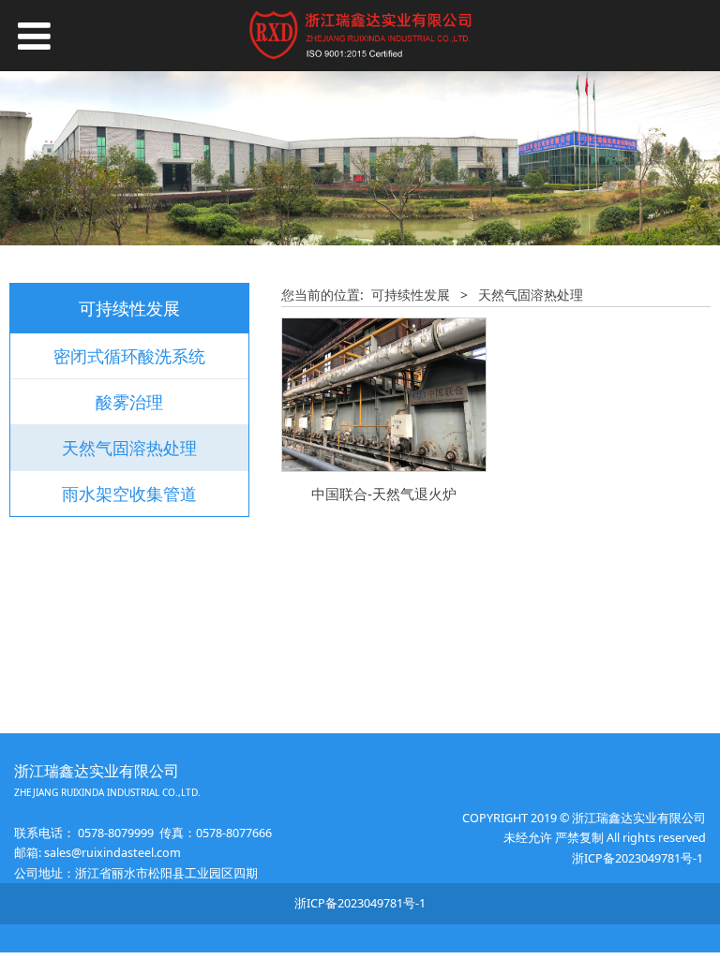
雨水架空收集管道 (129, 493)
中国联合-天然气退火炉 (384, 494)
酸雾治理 (129, 402)
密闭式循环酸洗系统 (129, 356)
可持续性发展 (410, 294)
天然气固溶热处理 (129, 447)
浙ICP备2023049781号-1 (639, 858)
